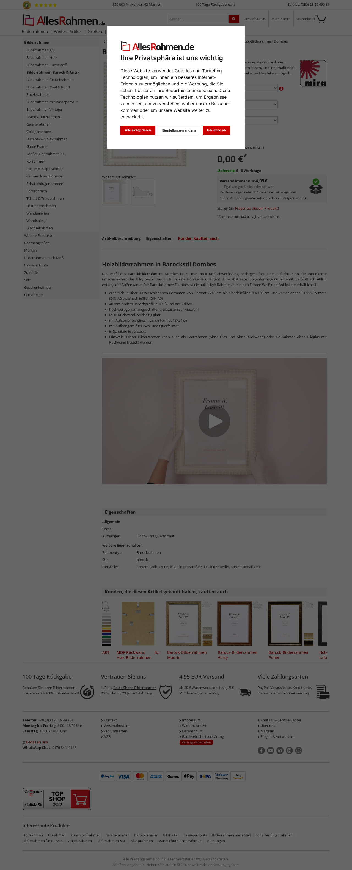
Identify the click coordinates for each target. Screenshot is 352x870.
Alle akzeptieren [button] (138, 130)
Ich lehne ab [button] (216, 130)
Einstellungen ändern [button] (179, 130)
